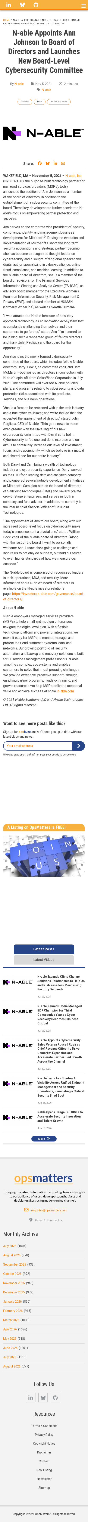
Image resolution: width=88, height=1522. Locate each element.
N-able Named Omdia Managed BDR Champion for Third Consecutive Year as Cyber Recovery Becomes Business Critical (59, 1014)
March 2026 (11, 1320)
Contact (44, 1461)
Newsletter (44, 1479)
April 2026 (10, 1329)
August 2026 (12, 1366)
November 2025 (14, 1283)
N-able (19, 84)
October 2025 (12, 1273)
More (41, 1138)
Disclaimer (44, 1452)
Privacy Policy (44, 1434)
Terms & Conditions (44, 1426)
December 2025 (14, 1292)
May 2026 (9, 1338)
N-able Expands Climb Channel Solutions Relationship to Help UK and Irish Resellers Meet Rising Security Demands (61, 983)
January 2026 (12, 1301)
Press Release (58, 101)
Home (6, 20)
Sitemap (44, 1487)
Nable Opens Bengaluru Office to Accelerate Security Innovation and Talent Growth (60, 1116)
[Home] (44, 1178)
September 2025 (14, 1264)
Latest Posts (43, 949)
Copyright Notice (44, 1443)
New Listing (44, 1470)
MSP (39, 101)
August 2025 (12, 1255)
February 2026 (13, 1311)
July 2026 (9, 1357)
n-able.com (65, 691)
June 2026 (10, 1348)
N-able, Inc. (73, 176)
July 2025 (9, 1246)
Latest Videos (43, 960)
